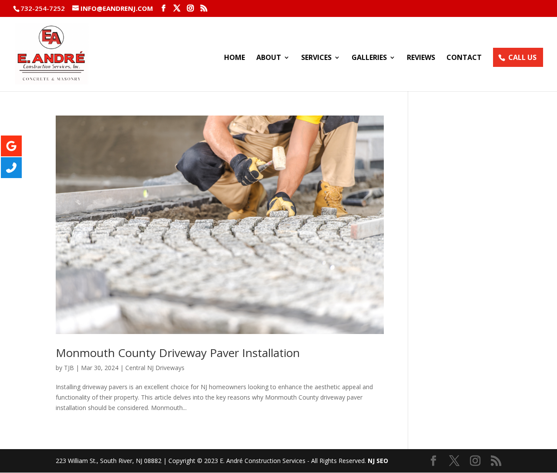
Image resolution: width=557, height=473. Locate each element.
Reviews (421, 58)
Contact (464, 58)
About (268, 58)
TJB (69, 368)
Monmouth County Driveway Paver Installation (178, 353)
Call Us (522, 57)
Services (316, 58)
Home (234, 58)
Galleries (369, 58)
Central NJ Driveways (155, 368)
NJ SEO (378, 460)
